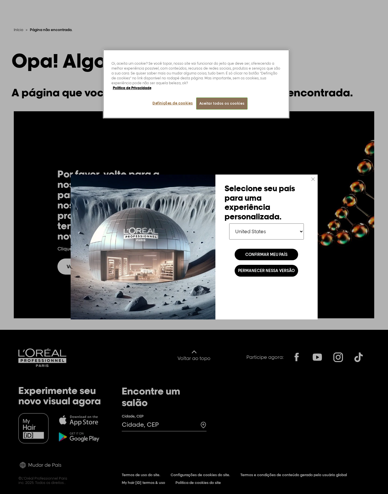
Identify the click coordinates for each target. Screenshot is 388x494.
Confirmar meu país (266, 254)
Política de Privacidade (132, 88)
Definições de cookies (173, 103)
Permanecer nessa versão (266, 270)
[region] (196, 83)
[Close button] (313, 179)
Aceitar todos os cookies (222, 103)
